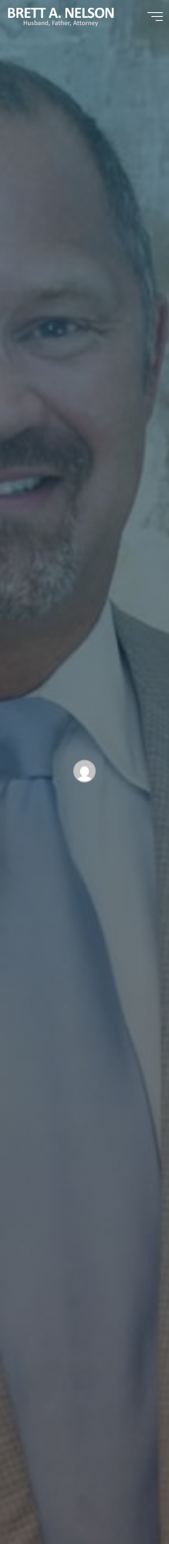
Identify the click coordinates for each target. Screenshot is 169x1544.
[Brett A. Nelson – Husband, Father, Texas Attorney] (61, 16)
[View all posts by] (84, 773)
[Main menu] (155, 16)
